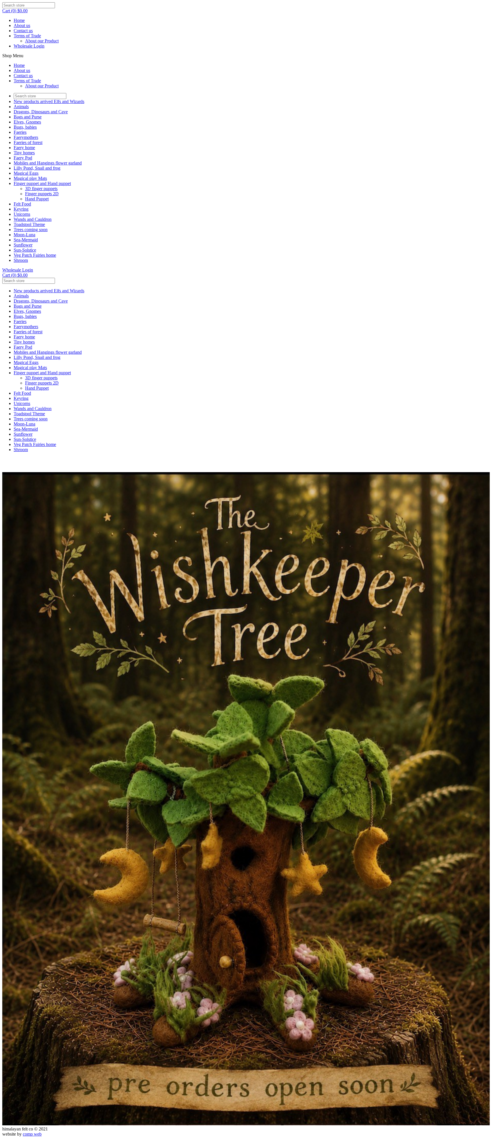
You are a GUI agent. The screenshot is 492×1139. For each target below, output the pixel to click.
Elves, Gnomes (27, 122)
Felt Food (22, 204)
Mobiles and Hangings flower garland (48, 163)
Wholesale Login (29, 46)
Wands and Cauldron (33, 219)
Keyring (21, 209)
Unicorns (22, 214)
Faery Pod (23, 157)
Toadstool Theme (29, 224)
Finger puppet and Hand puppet (42, 183)
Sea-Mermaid (26, 239)
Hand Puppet (37, 198)
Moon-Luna (24, 234)
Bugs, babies (25, 127)
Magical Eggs (26, 173)
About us (22, 25)
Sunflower (23, 244)
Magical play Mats (30, 178)
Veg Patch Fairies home (35, 255)
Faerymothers (26, 137)
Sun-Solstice (25, 250)
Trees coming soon (31, 229)
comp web (32, 1134)
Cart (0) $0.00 (15, 10)
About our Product (42, 40)
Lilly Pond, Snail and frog (37, 168)
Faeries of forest (28, 142)
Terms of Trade (27, 35)
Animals (21, 106)
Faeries (20, 132)
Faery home (24, 147)
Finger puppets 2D (42, 193)
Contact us (23, 30)
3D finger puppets (41, 188)
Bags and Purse (28, 116)
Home (19, 20)
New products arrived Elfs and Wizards (49, 101)
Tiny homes (24, 152)
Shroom (21, 260)
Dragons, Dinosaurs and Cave (41, 111)
